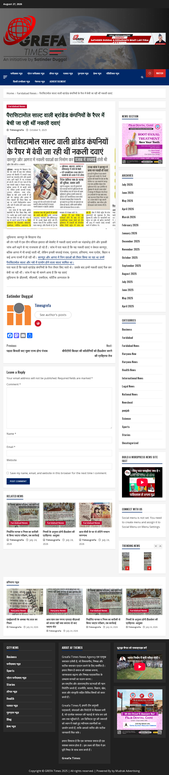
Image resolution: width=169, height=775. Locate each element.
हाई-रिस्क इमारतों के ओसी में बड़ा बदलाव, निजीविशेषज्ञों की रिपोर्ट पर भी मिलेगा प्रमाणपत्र (147, 561)
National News (130, 394)
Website (12, 460)
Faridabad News (16, 106)
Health (10, 699)
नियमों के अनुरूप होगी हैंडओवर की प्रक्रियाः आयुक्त (59, 533)
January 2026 (129, 233)
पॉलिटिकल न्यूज (112, 73)
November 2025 (131, 249)
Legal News (128, 386)
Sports (126, 427)
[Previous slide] (156, 546)
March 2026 (129, 217)
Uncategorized (130, 443)
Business (127, 329)
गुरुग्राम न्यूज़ (83, 73)
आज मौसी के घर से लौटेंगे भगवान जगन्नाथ (94, 533)
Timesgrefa (17, 130)
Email (11, 447)
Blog (9, 719)
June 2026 (128, 193)
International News (132, 378)
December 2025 (131, 241)
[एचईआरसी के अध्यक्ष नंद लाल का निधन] (25, 602)
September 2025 (131, 266)
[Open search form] (142, 77)
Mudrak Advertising (127, 771)
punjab (125, 410)
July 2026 (127, 185)
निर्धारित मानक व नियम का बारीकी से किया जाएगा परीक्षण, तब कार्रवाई (23, 533)
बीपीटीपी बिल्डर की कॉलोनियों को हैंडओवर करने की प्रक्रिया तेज (87, 350)
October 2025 (130, 258)
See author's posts (53, 315)
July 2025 (127, 282)
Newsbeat (127, 402)
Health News (129, 370)
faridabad (127, 338)
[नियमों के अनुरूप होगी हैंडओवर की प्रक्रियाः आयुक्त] (59, 515)
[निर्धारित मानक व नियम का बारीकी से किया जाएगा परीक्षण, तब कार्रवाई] (23, 515)
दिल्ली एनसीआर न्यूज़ (21, 81)
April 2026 (128, 209)
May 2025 (127, 298)
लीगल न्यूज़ (53, 73)
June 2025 (128, 290)
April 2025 (128, 306)
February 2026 (130, 225)
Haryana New (129, 354)
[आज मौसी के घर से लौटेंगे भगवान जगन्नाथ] (95, 515)
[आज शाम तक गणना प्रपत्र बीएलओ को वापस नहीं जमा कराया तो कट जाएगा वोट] (64, 602)
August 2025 (129, 274)
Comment (14, 384)
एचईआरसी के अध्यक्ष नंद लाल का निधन (22, 621)
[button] (5, 77)
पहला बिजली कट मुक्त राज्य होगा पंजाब (27, 348)
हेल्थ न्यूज (97, 73)
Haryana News (130, 362)
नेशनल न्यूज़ (40, 81)
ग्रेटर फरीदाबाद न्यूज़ (35, 73)
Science (126, 419)
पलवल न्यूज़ (68, 73)
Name (11, 434)
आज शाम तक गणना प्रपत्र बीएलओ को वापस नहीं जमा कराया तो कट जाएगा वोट (63, 623)
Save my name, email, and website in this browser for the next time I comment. (58, 473)
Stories (126, 435)
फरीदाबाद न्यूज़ (16, 73)
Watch (159, 73)
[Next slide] (160, 546)
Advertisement (58, 81)
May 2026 (127, 201)
